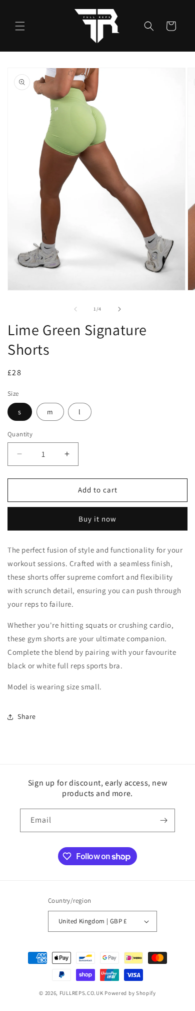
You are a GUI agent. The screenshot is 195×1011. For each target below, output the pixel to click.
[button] (20, 26)
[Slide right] (119, 309)
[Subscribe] (163, 820)
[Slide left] (75, 309)
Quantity (20, 434)
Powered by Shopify (130, 992)
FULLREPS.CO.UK (82, 992)
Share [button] (27, 716)
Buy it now (97, 519)
